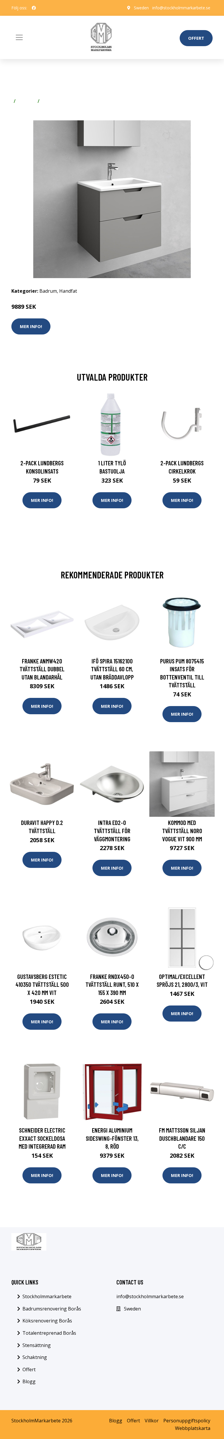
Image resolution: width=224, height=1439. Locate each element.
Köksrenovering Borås (47, 1320)
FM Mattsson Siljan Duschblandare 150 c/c (182, 1138)
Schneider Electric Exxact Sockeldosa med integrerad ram (42, 1138)
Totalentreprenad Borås (49, 1333)
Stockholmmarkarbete (46, 1296)
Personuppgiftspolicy (186, 1420)
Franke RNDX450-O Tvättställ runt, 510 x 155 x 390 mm (112, 984)
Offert (196, 38)
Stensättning (36, 1345)
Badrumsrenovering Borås (51, 1308)
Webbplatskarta (192, 1428)
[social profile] (33, 7)
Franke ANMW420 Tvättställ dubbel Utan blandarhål (42, 669)
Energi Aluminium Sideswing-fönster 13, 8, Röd (112, 1138)
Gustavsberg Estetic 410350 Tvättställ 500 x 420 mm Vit (42, 984)
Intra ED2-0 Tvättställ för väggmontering (112, 830)
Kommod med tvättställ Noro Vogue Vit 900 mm (182, 830)
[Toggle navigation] (19, 37)
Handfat (51, 101)
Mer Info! (31, 326)
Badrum (26, 101)
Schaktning (34, 1357)
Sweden (141, 8)
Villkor (152, 1420)
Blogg (29, 1381)
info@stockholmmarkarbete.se (181, 8)
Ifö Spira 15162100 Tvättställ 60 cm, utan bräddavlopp (112, 669)
